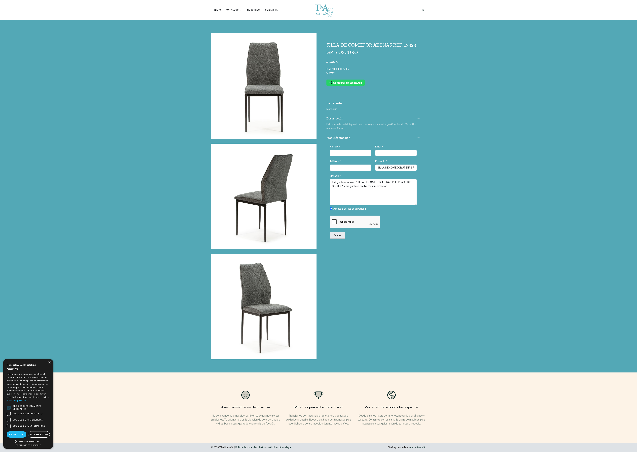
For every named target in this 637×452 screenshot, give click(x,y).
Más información (338, 138)
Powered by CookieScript (28, 445)
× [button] (49, 362)
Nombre (335, 146)
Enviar (337, 235)
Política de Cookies (269, 447)
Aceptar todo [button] (16, 434)
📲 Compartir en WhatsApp (345, 82)
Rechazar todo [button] (39, 434)
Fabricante (334, 103)
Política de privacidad (246, 447)
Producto (381, 161)
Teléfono (335, 161)
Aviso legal (285, 447)
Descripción (334, 118)
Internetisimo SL (417, 447)
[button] (28, 441)
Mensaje (335, 175)
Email (379, 146)
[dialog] (28, 404)
